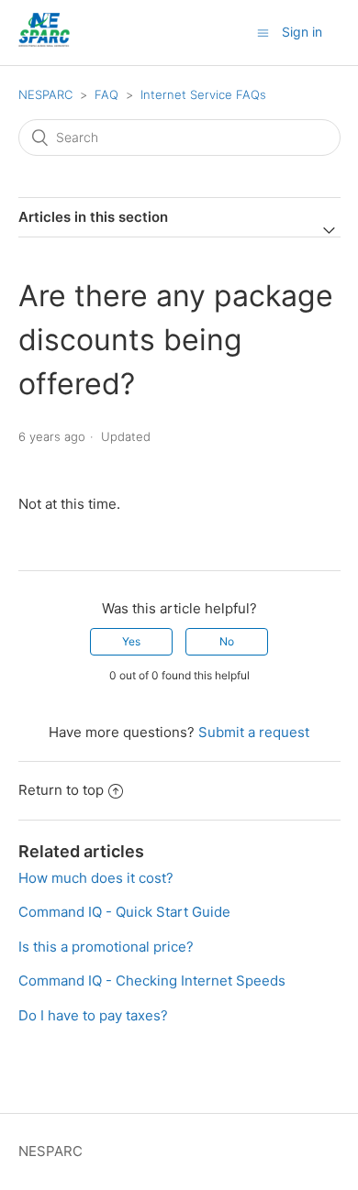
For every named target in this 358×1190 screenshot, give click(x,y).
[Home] (44, 41)
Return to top (61, 790)
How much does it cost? (95, 878)
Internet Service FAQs (203, 94)
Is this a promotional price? (106, 946)
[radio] (131, 642)
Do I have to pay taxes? (93, 1015)
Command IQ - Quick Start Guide (124, 911)
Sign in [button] (302, 31)
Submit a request (253, 732)
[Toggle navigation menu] (263, 32)
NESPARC (45, 94)
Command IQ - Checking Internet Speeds (151, 980)
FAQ (106, 94)
